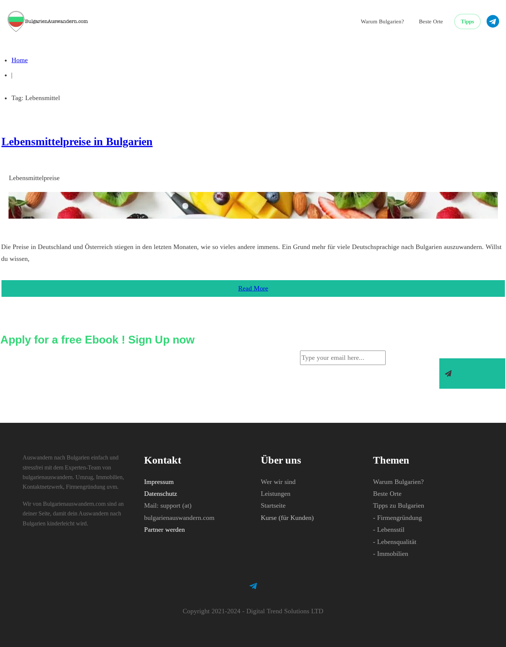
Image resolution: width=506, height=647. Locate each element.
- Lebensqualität (394, 541)
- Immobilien (390, 553)
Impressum (159, 481)
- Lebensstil (389, 529)
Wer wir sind (278, 481)
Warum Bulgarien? (398, 481)
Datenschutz (160, 493)
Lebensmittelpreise (34, 178)
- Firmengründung (397, 517)
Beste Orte (387, 493)
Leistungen (275, 493)
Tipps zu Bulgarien (398, 505)
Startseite (273, 505)
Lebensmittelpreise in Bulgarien (77, 141)
